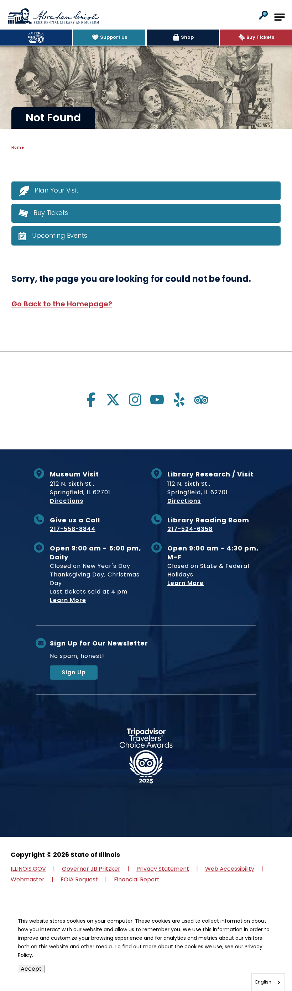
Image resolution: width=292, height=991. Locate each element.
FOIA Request (79, 879)
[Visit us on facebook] (91, 399)
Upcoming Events (59, 235)
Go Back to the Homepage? (61, 304)
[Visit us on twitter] (113, 399)
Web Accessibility (229, 869)
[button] (263, 16)
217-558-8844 (72, 529)
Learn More (68, 600)
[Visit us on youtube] (157, 399)
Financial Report (137, 879)
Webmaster (28, 879)
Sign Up (74, 672)
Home (17, 147)
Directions (66, 501)
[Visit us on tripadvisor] (201, 399)
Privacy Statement (162, 869)
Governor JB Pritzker (91, 869)
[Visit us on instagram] (135, 399)
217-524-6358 (190, 529)
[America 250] (36, 38)
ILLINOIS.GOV (28, 869)
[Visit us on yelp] (179, 399)
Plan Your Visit (56, 190)
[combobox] (268, 982)
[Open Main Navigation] (279, 17)
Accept (31, 969)
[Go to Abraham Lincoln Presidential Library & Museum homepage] (53, 16)
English (263, 982)
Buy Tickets (50, 212)
